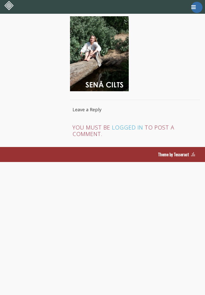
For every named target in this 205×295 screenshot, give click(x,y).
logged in (127, 127)
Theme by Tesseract (173, 155)
